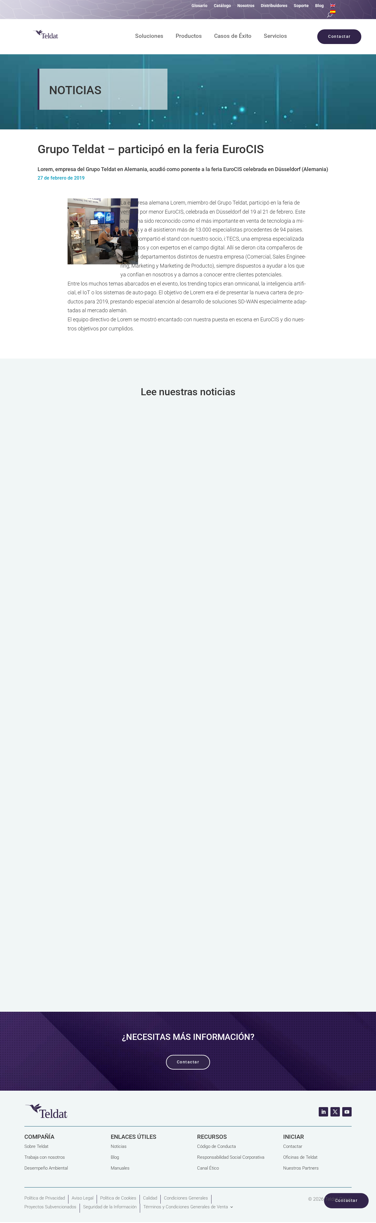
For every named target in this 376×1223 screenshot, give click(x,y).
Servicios (275, 36)
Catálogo (222, 6)
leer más (188, 565)
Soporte (301, 6)
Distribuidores (274, 6)
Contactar (292, 1146)
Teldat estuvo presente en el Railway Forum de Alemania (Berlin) (144, 677)
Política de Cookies (118, 1198)
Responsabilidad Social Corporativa (230, 1157)
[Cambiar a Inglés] (332, 7)
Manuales (120, 1168)
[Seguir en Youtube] (347, 1111)
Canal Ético (208, 1168)
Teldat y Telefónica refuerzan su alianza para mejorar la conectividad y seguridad (170, 868)
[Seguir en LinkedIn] (323, 1111)
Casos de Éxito (232, 36)
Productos (189, 36)
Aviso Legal (82, 1198)
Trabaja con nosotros (44, 1157)
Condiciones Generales (186, 1198)
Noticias (119, 1146)
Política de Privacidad (44, 1198)
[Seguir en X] (335, 1111)
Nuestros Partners (301, 1168)
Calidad (150, 1198)
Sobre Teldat (36, 1146)
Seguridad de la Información (110, 1207)
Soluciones (149, 36)
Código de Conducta (216, 1146)
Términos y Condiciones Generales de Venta (185, 1207)
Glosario (199, 6)
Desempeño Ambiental (46, 1168)
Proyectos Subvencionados (50, 1207)
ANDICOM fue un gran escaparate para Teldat (115, 486)
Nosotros (245, 6)
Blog (319, 6)
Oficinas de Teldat (300, 1157)
